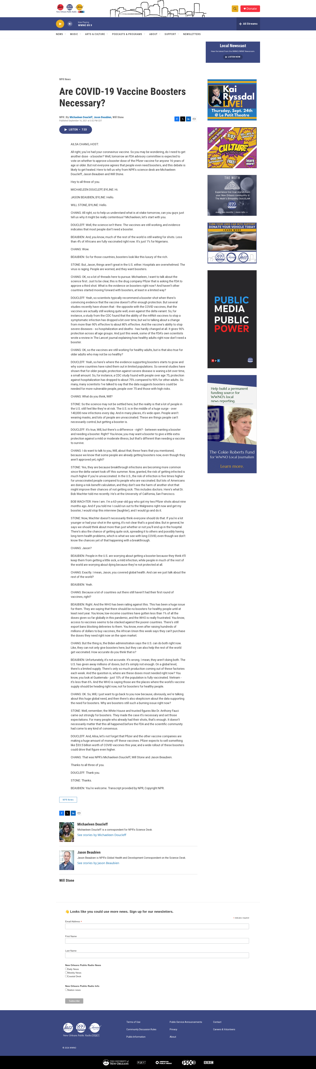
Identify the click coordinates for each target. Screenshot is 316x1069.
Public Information (135, 1037)
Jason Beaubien (102, 117)
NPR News (65, 79)
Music (74, 34)
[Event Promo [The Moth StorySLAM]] (232, 195)
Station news (74, 990)
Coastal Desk (74, 976)
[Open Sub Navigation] (65, 34)
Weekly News (74, 972)
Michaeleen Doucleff (81, 117)
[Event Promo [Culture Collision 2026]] (232, 147)
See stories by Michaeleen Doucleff (101, 835)
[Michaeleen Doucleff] (66, 832)
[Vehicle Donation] (232, 243)
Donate (252, 8)
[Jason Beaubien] (66, 860)
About (153, 34)
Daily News (73, 969)
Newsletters (192, 34)
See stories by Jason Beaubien (98, 863)
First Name (71, 936)
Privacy (173, 1029)
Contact (217, 1022)
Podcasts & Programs (127, 34)
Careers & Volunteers (224, 1029)
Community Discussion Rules (141, 1029)
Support (170, 34)
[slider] (75, 23)
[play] (60, 24)
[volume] (70, 24)
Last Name (71, 950)
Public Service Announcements (186, 1022)
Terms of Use (133, 1022)
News (59, 34)
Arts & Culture (95, 34)
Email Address (73, 921)
